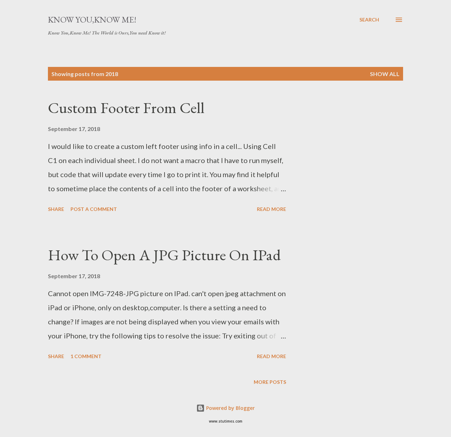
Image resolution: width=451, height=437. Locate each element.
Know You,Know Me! (92, 19)
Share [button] (56, 209)
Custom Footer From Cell (126, 108)
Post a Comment (93, 209)
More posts (270, 382)
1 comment (85, 356)
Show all (385, 73)
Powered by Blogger (230, 408)
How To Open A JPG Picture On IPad (164, 255)
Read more (271, 209)
